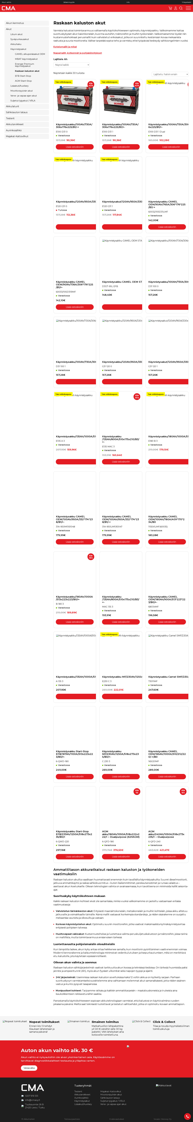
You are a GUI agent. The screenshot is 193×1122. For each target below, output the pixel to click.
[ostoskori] (170, 8)
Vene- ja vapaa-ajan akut (23, 95)
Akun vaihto (6, 2)
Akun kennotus (15, 23)
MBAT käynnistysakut (26, 59)
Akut (9, 29)
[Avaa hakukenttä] (181, 8)
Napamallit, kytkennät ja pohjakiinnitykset (77, 53)
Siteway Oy (166, 1119)
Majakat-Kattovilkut (17, 136)
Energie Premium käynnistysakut (24, 65)
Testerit (10, 118)
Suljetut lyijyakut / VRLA (22, 100)
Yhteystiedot (186, 2)
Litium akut (16, 34)
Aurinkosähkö (14, 130)
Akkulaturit (12, 106)
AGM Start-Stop (23, 80)
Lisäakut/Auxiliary (19, 85)
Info (128, 2)
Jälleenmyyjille (68, 2)
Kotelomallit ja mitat (65, 46)
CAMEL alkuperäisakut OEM (30, 54)
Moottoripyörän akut (21, 90)
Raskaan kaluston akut (27, 71)
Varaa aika (29, 1068)
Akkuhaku (15, 44)
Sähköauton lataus (16, 112)
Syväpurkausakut (19, 39)
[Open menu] (188, 8)
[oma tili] (175, 8)
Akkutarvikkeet (15, 124)
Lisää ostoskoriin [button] (75, 147)
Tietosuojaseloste (72, 1119)
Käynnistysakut (18, 49)
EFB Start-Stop (23, 76)
